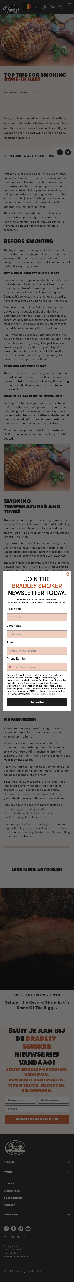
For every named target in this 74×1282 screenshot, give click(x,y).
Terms (52, 693)
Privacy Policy (38, 693)
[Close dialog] (68, 574)
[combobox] (12, 666)
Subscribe (37, 702)
